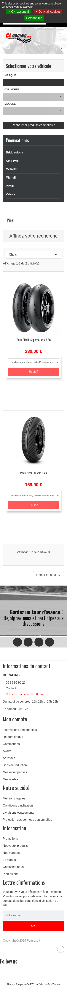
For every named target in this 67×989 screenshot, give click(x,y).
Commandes (11, 744)
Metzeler (11, 169)
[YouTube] (49, 642)
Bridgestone (14, 152)
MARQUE (10, 75)
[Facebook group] (38, 642)
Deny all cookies (49, 11)
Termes (56, 984)
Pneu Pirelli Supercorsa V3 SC (34, 340)
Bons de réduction (15, 765)
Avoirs (7, 751)
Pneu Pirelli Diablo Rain (33, 473)
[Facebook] (17, 642)
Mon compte (15, 719)
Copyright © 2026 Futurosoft (21, 940)
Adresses (9, 758)
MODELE (10, 103)
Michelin (11, 177)
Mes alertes (10, 779)
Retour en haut (48, 575)
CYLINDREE (11, 89)
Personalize (34, 18)
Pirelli (10, 185)
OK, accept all (20, 11)
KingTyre (12, 160)
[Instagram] (28, 642)
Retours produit (13, 736)
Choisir (33, 254)
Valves (10, 194)
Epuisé (33, 371)
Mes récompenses (15, 772)
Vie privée (44, 984)
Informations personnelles (20, 729)
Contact (11, 688)
